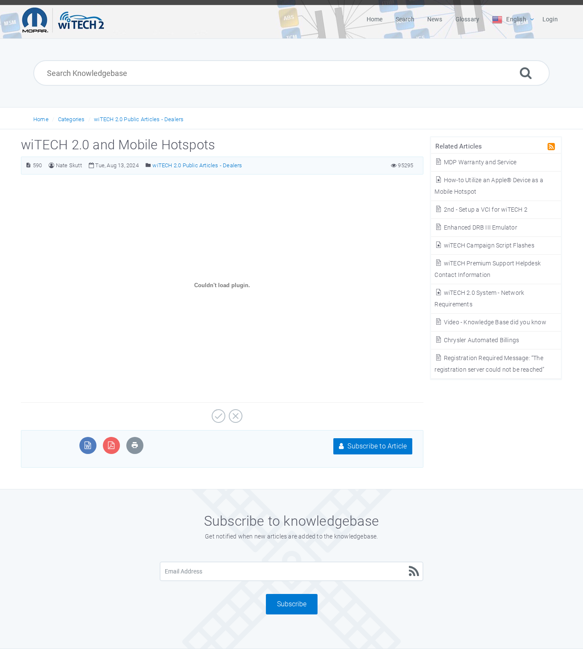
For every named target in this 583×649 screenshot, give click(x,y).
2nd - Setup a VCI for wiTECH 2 (485, 209)
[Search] (525, 73)
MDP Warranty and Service (479, 162)
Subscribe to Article (376, 446)
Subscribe (291, 604)
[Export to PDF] (111, 445)
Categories (71, 119)
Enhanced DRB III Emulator (480, 227)
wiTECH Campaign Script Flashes (488, 245)
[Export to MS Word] (88, 445)
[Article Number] (28, 165)
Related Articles (458, 146)
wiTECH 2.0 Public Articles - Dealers (139, 119)
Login (550, 19)
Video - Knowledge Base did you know (494, 322)
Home (41, 119)
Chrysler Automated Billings (481, 340)
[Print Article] (135, 445)
